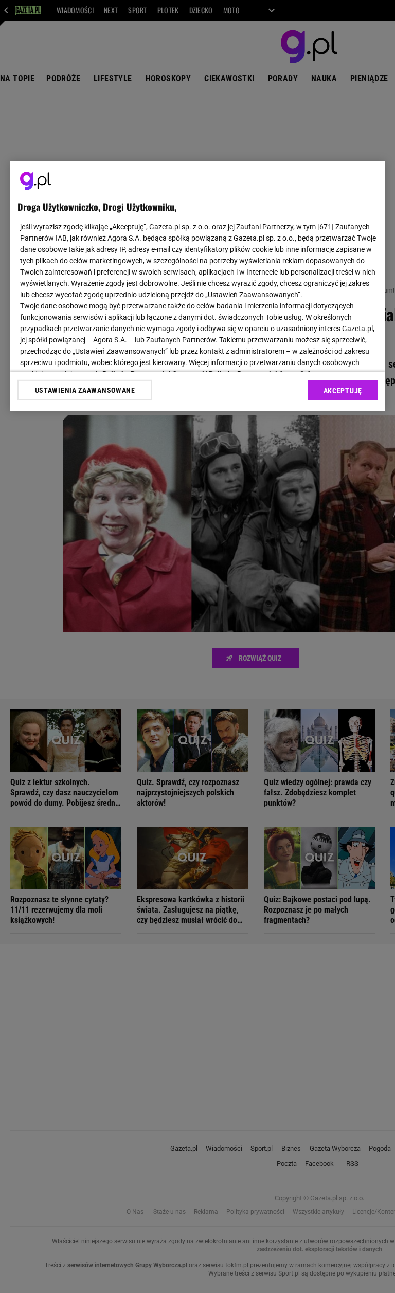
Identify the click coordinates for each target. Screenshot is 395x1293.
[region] (197, 286)
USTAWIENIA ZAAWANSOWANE (85, 390)
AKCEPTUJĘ (343, 391)
